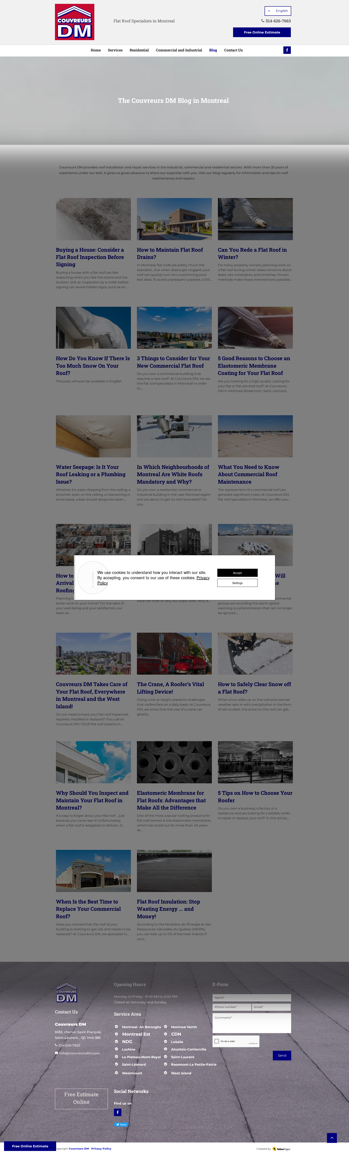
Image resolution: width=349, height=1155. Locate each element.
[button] (90, 1148)
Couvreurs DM (79, 1148)
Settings (237, 583)
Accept (237, 573)
